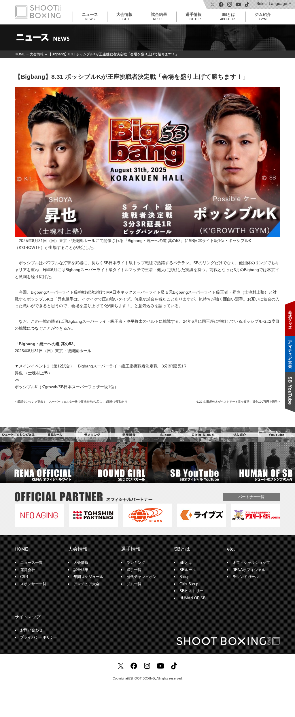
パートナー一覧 (251, 497)
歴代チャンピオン (141, 577)
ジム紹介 (263, 16)
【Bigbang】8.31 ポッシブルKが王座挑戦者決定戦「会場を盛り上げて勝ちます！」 (132, 76)
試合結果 (159, 16)
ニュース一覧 (31, 563)
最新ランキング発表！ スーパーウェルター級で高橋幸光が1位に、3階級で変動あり (72, 401)
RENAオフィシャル (248, 570)
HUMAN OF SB (192, 598)
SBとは (228, 16)
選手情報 (194, 16)
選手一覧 (133, 570)
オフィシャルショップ (251, 563)
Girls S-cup (188, 584)
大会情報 (124, 16)
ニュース (90, 16)
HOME (21, 549)
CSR (24, 577)
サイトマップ (28, 616)
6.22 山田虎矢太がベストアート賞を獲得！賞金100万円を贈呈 (237, 401)
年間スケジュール (88, 577)
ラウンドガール (245, 577)
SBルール (187, 570)
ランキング (135, 563)
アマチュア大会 (86, 584)
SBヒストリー (191, 591)
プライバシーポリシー (39, 637)
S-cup (184, 577)
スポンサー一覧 (33, 584)
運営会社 (27, 570)
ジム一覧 (133, 584)
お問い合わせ (31, 630)
